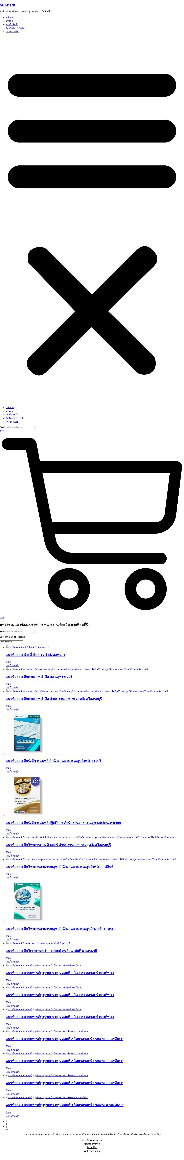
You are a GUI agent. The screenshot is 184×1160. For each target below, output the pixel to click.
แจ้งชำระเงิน (12, 31)
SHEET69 (7, 5)
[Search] (35, 427)
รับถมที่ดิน (92, 1147)
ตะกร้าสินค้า (12, 24)
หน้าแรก (10, 17)
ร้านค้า (9, 21)
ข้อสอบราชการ (92, 1144)
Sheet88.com (6, 1156)
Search (3, 427)
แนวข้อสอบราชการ (92, 1140)
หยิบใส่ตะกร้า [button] (12, 665)
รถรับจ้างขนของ (92, 1151)
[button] (92, 219)
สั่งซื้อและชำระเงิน (15, 28)
